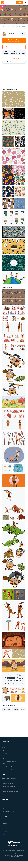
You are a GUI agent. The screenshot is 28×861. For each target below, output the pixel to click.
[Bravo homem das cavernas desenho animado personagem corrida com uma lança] (13, 452)
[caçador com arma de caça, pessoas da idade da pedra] (7, 809)
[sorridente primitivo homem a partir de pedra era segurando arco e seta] (8, 400)
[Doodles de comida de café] (8, 247)
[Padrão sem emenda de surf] (8, 223)
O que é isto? (17, 58)
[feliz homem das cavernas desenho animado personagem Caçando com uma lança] (13, 481)
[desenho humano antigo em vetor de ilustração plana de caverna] (8, 737)
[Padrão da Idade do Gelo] (13, 364)
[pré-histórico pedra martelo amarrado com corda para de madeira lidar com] (8, 768)
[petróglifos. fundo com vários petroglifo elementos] (6, 632)
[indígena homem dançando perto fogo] (13, 559)
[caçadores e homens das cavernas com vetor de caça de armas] (7, 781)
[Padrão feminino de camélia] (13, 179)
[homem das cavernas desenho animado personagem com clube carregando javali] (13, 711)
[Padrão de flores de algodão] (13, 138)
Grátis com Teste (14, 40)
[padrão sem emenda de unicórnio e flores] (8, 235)
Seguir (22, 35)
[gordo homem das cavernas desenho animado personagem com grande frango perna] (5, 855)
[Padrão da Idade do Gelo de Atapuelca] (13, 99)
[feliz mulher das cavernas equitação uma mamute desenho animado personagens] (8, 674)
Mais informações (8, 61)
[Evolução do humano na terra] (13, 345)
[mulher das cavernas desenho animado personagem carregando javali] (7, 684)
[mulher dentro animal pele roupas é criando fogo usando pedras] (8, 517)
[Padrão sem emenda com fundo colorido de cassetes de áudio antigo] (7, 164)
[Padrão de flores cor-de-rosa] (9, 201)
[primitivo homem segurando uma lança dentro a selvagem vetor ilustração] (13, 595)
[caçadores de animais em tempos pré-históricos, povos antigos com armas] (13, 753)
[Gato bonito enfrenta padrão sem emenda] (8, 258)
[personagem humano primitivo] (8, 725)
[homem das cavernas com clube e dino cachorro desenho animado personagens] (13, 696)
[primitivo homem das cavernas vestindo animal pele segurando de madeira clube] (5, 432)
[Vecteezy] (2, 2)
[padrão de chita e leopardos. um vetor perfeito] (7, 191)
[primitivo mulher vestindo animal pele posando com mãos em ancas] (8, 529)
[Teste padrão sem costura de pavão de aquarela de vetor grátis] (13, 330)
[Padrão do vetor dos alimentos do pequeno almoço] (13, 314)
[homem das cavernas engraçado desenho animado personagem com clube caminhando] (13, 830)
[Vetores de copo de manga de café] (13, 285)
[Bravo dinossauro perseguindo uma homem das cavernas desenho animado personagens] (13, 664)
